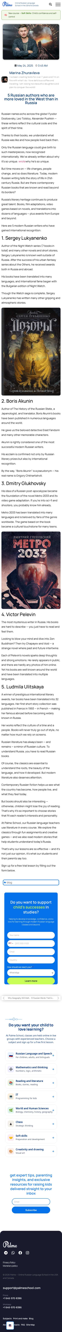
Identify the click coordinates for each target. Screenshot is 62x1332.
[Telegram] (6, 1253)
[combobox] (10, 943)
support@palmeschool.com (22, 1288)
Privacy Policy (9, 1262)
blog (9, 882)
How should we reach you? (19, 967)
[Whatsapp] (13, 1253)
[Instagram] (27, 1253)
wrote (22, 161)
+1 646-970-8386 (12, 1298)
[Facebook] (20, 1253)
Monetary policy (10, 1265)
